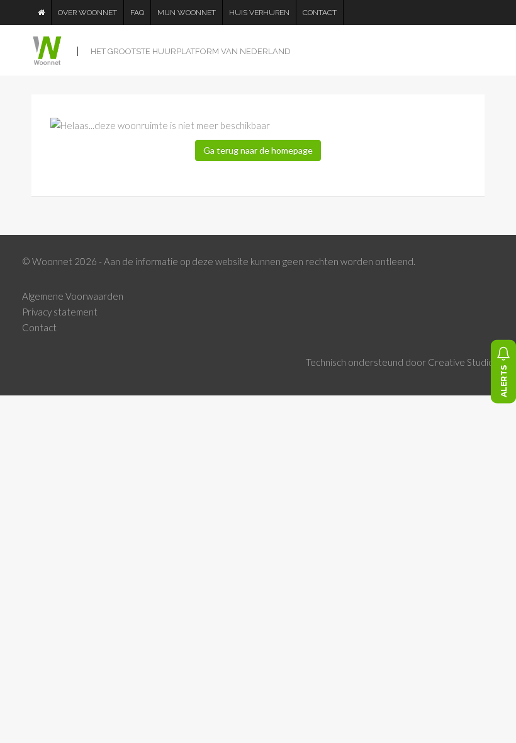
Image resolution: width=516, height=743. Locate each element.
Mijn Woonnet (186, 12)
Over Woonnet (87, 12)
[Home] (41, 12)
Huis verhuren (259, 12)
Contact (320, 12)
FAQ (137, 12)
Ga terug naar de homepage (258, 150)
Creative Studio (461, 362)
